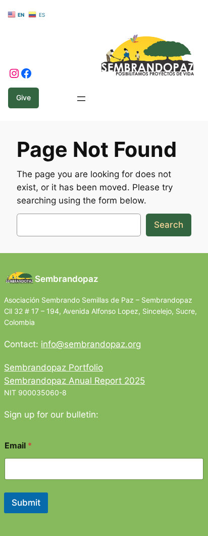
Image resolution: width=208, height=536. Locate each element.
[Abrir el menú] (81, 99)
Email (18, 445)
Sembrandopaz (66, 279)
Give (23, 97)
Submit (26, 503)
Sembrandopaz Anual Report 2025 (74, 381)
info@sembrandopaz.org (91, 344)
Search (168, 225)
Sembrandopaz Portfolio (53, 367)
